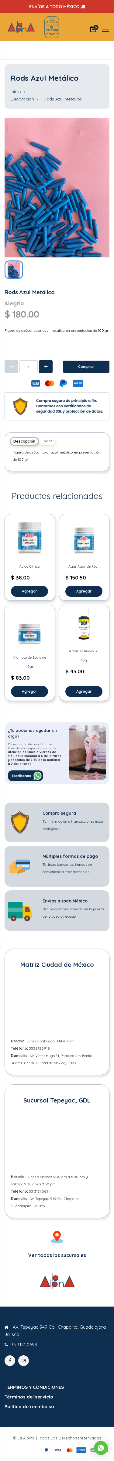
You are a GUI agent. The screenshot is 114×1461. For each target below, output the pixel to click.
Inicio (16, 91)
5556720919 (39, 1048)
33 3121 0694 (39, 1191)
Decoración (22, 99)
